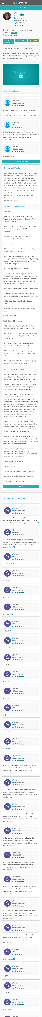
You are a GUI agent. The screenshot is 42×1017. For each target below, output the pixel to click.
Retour (21, 486)
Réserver (34, 40)
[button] (4, 2)
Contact (21, 40)
